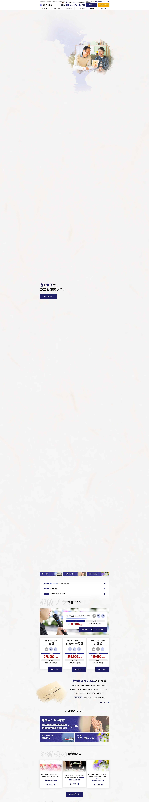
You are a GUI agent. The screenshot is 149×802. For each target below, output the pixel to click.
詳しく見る (99, 629)
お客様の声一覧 (74, 794)
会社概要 (92, 8)
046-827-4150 (75, 5)
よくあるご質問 (80, 8)
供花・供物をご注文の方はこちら (97, 1)
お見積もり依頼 (103, 4)
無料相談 (91, 4)
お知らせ (103, 8)
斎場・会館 (57, 8)
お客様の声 (69, 8)
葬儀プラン (45, 8)
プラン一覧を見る (48, 296)
